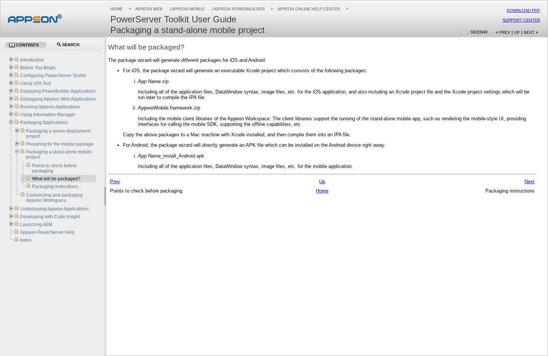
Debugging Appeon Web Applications (58, 99)
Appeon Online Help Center (308, 9)
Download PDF (523, 10)
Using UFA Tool (35, 83)
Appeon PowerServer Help (47, 232)
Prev (504, 32)
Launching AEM (36, 224)
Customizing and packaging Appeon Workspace (54, 198)
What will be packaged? (56, 178)
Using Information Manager (47, 114)
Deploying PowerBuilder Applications (57, 91)
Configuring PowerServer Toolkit (53, 75)
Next (529, 32)
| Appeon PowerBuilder (238, 9)
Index (25, 240)
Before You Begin (38, 67)
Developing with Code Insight (50, 216)
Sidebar (479, 32)
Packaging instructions (55, 186)
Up (517, 32)
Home (116, 9)
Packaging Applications (43, 122)
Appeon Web (148, 9)
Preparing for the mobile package (60, 144)
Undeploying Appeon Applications (54, 209)
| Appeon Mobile (187, 9)
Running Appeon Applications (50, 106)
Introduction (32, 60)
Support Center (521, 20)
